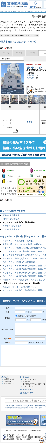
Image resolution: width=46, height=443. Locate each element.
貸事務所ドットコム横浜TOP (9, 11)
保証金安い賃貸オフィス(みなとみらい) (20, 287)
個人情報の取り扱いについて (34, 384)
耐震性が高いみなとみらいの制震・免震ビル (22, 244)
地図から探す (28, 389)
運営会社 (26, 377)
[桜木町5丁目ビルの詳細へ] (12, 93)
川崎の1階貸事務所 (11, 229)
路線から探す (28, 393)
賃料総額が (31, 316)
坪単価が (20, 316)
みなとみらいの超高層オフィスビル (18, 241)
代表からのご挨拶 (30, 379)
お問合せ (7, 381)
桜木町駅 (30, 75)
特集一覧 (23, 11)
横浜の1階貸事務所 (11, 215)
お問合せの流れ (10, 379)
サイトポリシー (29, 386)
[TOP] (14, 4)
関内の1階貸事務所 (11, 219)
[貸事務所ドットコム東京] (22, 425)
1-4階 (29, 122)
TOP (6, 377)
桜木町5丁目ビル (34, 67)
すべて (6, 53)
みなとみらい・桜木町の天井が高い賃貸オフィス (24, 248)
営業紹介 (26, 382)
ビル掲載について (11, 384)
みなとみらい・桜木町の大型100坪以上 (20, 262)
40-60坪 (32, 53)
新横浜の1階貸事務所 (12, 226)
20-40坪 (19, 53)
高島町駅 (30, 78)
